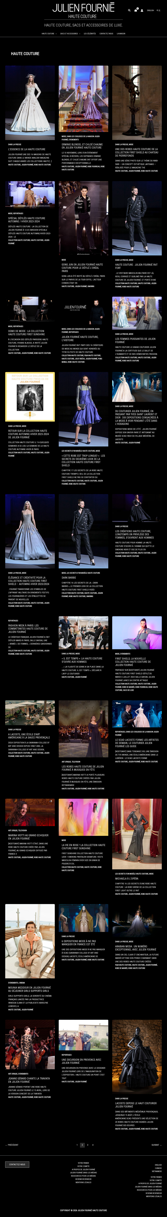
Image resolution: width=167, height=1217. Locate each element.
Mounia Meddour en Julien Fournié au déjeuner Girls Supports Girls (29, 989)
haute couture (14, 165)
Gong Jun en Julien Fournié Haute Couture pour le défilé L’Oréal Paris (82, 268)
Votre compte (83, 1166)
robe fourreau (94, 166)
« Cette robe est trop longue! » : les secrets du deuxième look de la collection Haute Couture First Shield (83, 460)
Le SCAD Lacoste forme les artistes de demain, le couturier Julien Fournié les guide (137, 743)
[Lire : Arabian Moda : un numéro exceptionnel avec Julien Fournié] (137, 920)
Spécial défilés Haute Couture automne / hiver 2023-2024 (26, 220)
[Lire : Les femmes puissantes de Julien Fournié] (137, 313)
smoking (91, 286)
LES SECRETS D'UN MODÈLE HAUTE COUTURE (78, 451)
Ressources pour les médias (83, 1176)
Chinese (158, 1168)
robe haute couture (42, 165)
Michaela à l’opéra (126, 878)
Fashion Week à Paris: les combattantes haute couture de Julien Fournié (28, 628)
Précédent (11, 1145)
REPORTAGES (18, 213)
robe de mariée (128, 687)
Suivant (157, 1145)
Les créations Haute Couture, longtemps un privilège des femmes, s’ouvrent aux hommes (134, 534)
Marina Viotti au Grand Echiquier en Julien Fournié (28, 837)
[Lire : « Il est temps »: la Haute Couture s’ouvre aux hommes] (83, 632)
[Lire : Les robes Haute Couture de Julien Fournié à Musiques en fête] (83, 728)
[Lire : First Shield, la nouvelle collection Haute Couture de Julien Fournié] (137, 632)
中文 (158, 10)
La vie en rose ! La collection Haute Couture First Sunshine (83, 847)
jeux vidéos (80, 359)
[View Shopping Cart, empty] (135, 10)
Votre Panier (83, 1163)
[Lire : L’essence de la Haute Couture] (30, 102)
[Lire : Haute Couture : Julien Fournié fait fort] (137, 218)
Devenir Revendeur (83, 1179)
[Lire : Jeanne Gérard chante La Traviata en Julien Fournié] (30, 1044)
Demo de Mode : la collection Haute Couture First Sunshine (26, 333)
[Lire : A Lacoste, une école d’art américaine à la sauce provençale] (30, 712)
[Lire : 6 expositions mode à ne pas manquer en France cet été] (83, 918)
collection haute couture (19, 240)
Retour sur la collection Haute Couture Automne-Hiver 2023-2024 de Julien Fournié (28, 434)
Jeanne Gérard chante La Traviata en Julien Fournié (29, 1080)
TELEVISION (76, 762)
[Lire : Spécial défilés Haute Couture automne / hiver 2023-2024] (30, 195)
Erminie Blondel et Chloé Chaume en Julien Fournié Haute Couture (82, 146)
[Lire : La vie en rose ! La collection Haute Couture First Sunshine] (83, 817)
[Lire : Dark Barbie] (83, 531)
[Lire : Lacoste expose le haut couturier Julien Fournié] (137, 1057)
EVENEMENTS (74, 140)
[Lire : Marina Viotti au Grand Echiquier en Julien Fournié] (30, 812)
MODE (64, 136)
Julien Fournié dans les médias (83, 1172)
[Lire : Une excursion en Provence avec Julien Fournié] (83, 1035)
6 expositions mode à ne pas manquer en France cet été (79, 943)
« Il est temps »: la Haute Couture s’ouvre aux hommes (82, 660)
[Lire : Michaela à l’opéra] (137, 834)
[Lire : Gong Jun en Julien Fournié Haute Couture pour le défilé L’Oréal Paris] (83, 218)
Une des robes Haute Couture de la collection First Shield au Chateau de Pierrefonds (136, 152)
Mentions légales (83, 1182)
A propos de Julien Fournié (83, 1169)
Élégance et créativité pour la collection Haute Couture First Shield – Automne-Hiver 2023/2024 (28, 581)
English (150, 10)
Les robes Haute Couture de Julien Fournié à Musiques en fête (83, 768)
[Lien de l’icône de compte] (142, 10)
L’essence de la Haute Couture (26, 149)
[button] (129, 10)
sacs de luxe (128, 690)
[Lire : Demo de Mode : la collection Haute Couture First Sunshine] (30, 309)
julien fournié (27, 165)
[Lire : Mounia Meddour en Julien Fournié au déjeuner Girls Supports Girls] (30, 941)
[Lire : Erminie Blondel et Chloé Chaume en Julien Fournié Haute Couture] (83, 98)
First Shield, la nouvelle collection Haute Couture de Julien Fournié (133, 662)
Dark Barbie (69, 577)
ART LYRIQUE (66, 762)
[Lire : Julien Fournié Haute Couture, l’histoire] (83, 310)
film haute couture (92, 355)
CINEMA (22, 983)
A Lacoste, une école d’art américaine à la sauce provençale (29, 736)
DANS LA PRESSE (14, 144)
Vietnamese (157, 1171)
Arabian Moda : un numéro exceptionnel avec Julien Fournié (135, 948)
